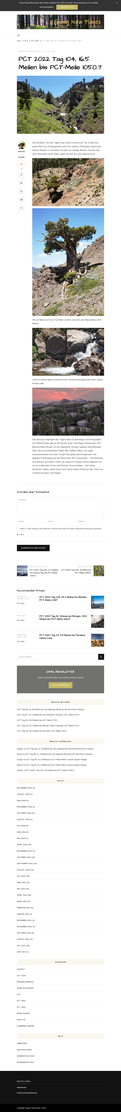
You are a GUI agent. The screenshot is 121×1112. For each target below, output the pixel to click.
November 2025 (24, 788)
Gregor (21, 151)
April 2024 (22, 845)
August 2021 (23, 939)
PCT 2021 (21, 1001)
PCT (19, 994)
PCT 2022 (51, 51)
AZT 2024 (21, 976)
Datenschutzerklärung (27, 1093)
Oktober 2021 (24, 933)
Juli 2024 (21, 826)
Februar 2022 (23, 908)
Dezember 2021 (24, 920)
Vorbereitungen (25, 1026)
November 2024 (24, 807)
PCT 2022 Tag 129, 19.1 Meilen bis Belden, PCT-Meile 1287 (63, 599)
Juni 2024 (21, 832)
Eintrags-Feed (24, 1050)
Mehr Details (67, 7)
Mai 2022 (21, 889)
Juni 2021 (21, 952)
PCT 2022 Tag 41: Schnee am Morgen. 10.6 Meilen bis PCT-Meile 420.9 (63, 618)
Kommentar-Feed (25, 1056)
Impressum (21, 1087)
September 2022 (25, 863)
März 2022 (22, 901)
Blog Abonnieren (60, 685)
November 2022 (24, 851)
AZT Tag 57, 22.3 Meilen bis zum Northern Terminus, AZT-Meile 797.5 (48, 714)
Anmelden (22, 1043)
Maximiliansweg (25, 982)
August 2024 (23, 819)
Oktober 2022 (24, 857)
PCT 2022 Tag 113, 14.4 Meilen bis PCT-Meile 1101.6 (50, 770)
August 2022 (23, 870)
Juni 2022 (21, 882)
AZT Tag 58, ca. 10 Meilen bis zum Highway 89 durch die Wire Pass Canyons (50, 709)
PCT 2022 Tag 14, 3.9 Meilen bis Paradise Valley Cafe (62, 637)
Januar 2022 (23, 914)
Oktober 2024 (24, 813)
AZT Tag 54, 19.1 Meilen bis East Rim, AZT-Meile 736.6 (41, 731)
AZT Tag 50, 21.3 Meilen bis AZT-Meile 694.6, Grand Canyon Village (56, 759)
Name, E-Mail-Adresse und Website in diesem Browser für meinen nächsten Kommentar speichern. (61, 528)
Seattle (21, 1020)
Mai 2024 (21, 838)
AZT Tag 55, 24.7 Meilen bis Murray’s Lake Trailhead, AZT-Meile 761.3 (48, 725)
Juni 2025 (21, 800)
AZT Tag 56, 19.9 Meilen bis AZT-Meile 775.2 (37, 720)
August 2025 (23, 794)
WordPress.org (25, 1062)
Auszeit (21, 969)
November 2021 (24, 927)
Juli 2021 (21, 946)
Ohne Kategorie (25, 988)
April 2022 (22, 895)
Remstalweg (23, 1013)
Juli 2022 (21, 876)
